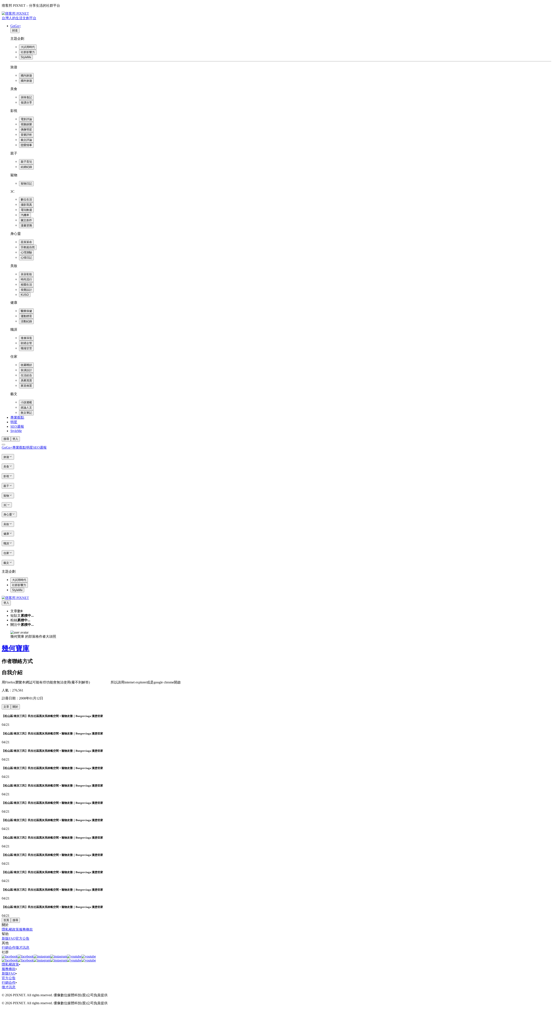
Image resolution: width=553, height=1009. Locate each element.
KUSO (25, 294)
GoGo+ (15, 26)
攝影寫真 (26, 204)
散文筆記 (26, 412)
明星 (13, 422)
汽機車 (25, 215)
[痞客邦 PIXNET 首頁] (15, 598)
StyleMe (26, 57)
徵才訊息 (22, 947)
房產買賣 (26, 380)
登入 (15, 438)
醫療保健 (26, 311)
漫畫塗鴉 (26, 225)
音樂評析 (26, 134)
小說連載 (26, 402)
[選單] (3, 444)
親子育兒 (26, 161)
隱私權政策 (10, 929)
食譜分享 (26, 102)
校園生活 (26, 284)
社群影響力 (28, 52)
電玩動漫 (26, 209)
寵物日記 (26, 183)
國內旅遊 (26, 75)
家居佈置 (26, 385)
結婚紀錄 (26, 166)
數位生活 (26, 199)
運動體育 (26, 316)
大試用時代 (28, 47)
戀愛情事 (26, 145)
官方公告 (22, 938)
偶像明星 (26, 129)
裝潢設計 (26, 370)
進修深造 (26, 338)
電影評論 (26, 119)
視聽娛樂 (26, 124)
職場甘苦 (26, 348)
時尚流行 (26, 279)
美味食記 (26, 97)
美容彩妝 (26, 274)
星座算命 (26, 242)
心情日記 (26, 257)
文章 (6, 706)
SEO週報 (17, 426)
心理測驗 (26, 252)
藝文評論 (26, 139)
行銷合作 (9, 947)
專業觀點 (17, 417)
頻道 (15, 30)
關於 (15, 706)
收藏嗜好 (26, 365)
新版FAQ (9, 938)
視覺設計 (26, 289)
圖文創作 (26, 220)
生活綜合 (26, 375)
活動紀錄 (26, 321)
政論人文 (26, 407)
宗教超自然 (28, 247)
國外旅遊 (26, 80)
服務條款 (26, 929)
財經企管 (26, 343)
